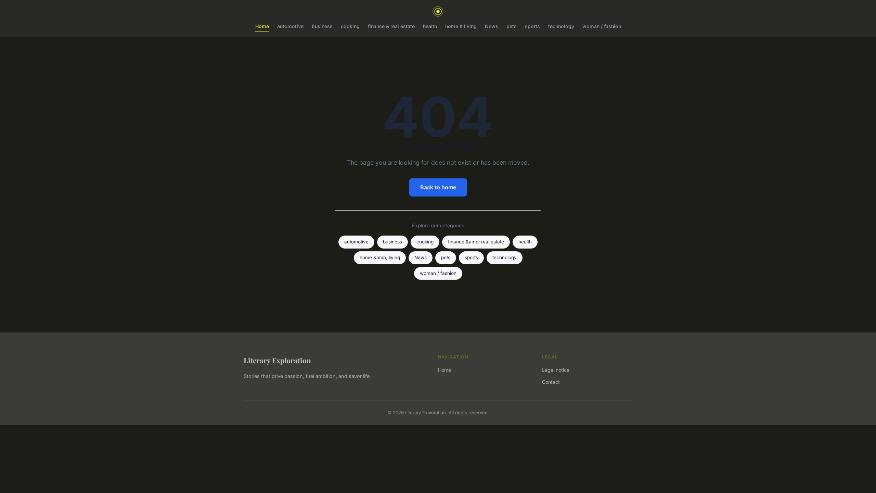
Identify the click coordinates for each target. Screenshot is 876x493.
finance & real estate (391, 26)
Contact (551, 382)
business (322, 26)
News (491, 26)
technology (561, 26)
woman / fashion (601, 26)
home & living (461, 26)
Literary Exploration (277, 360)
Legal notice (555, 370)
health (430, 26)
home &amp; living (380, 257)
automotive (290, 26)
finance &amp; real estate (476, 241)
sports (532, 26)
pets (511, 26)
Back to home (438, 187)
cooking (350, 26)
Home (262, 26)
